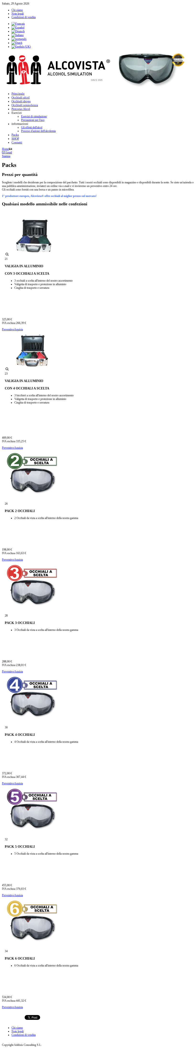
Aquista (18, 329)
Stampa (6, 156)
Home (5, 149)
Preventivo (8, 329)
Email (8, 152)
